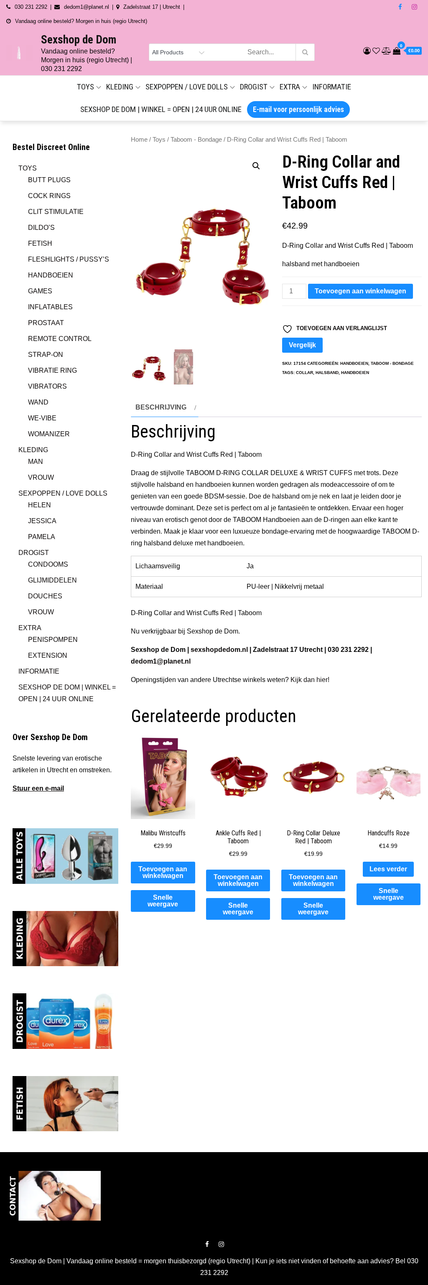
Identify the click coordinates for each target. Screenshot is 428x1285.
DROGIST (254, 87)
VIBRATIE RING (52, 370)
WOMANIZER (49, 434)
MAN (35, 461)
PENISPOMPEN (53, 639)
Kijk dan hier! (309, 679)
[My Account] (367, 51)
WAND (38, 402)
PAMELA (41, 536)
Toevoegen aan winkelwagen (360, 291)
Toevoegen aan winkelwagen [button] (162, 872)
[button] (256, 165)
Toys (159, 139)
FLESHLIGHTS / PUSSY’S (68, 259)
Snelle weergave (163, 901)
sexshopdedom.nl (219, 649)
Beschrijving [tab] (160, 407)
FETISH (40, 243)
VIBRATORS (47, 386)
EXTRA (290, 87)
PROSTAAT (46, 322)
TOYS (85, 87)
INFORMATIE (331, 87)
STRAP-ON (45, 354)
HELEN (39, 505)
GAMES (40, 291)
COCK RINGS (49, 195)
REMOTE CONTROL (60, 338)
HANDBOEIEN (50, 275)
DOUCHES (45, 596)
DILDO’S (41, 227)
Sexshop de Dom (78, 39)
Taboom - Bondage (196, 139)
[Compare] (386, 51)
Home (139, 139)
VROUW (41, 477)
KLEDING (119, 87)
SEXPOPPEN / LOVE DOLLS (186, 87)
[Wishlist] (376, 51)
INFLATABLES (50, 306)
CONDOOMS (48, 564)
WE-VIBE (42, 418)
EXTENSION (47, 655)
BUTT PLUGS (49, 179)
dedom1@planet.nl (161, 661)
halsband (327, 372)
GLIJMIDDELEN (52, 580)
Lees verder (388, 869)
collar (304, 372)
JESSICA (42, 520)
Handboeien (354, 363)
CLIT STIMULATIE (56, 211)
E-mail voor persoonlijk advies (298, 109)
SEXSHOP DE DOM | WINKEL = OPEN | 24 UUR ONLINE (161, 109)
